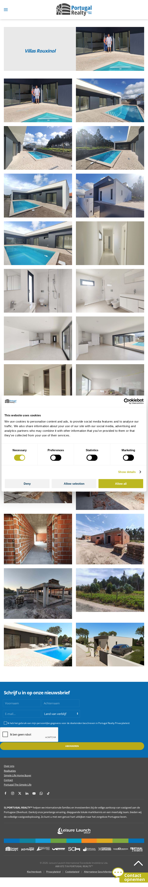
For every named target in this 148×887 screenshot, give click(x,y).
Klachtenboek (34, 871)
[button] (6, 9)
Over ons (9, 766)
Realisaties (10, 770)
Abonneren (72, 746)
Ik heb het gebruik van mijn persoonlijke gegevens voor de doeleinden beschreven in (69, 723)
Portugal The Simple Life (17, 784)
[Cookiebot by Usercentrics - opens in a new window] (127, 401)
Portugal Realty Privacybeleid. (114, 723)
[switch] (55, 458)
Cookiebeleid (72, 871)
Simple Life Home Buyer (17, 775)
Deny (27, 483)
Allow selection (74, 483)
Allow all (121, 483)
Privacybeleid (53, 871)
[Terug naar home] (74, 10)
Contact (8, 780)
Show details (127, 472)
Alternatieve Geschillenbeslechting (102, 871)
